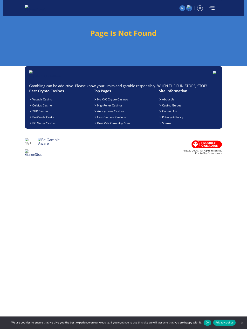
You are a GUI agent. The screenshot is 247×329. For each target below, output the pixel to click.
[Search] (182, 8)
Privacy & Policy (172, 117)
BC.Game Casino (43, 123)
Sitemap (167, 123)
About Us (168, 99)
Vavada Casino (42, 99)
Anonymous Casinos (110, 111)
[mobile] (212, 8)
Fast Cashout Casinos (111, 117)
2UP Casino (40, 111)
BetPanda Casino (43, 117)
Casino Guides (171, 105)
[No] (242, 323)
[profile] (200, 8)
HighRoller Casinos (110, 105)
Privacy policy (224, 322)
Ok (207, 322)
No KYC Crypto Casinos (112, 99)
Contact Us (169, 111)
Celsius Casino (42, 105)
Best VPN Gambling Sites (113, 123)
